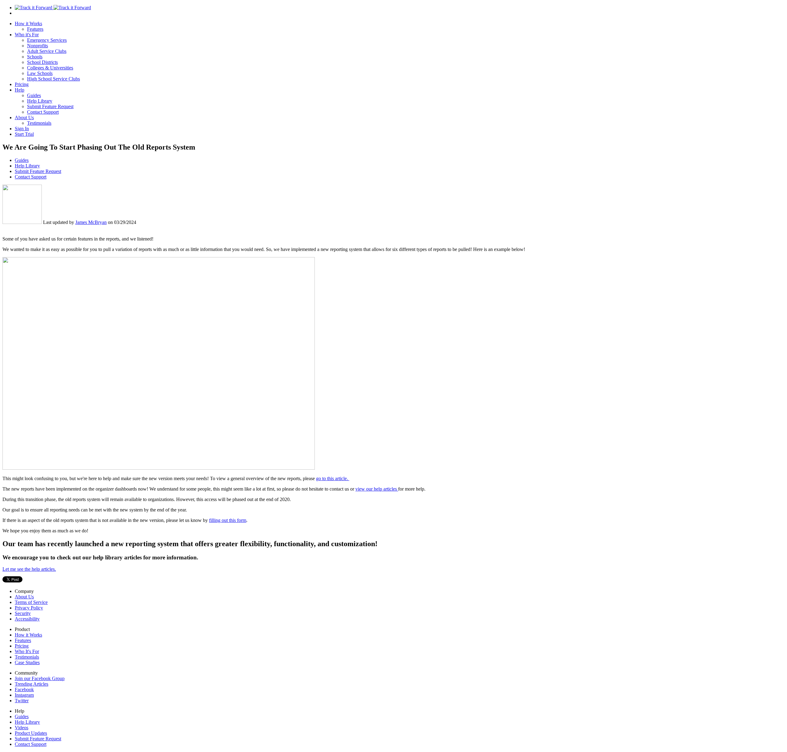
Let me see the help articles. (29, 569)
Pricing (22, 84)
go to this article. (332, 478)
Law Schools (40, 73)
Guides (34, 95)
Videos (21, 727)
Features (35, 29)
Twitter (22, 700)
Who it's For (27, 34)
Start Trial (24, 134)
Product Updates (31, 733)
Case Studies (27, 662)
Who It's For (27, 651)
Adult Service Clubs (46, 51)
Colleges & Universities (50, 67)
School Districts (42, 62)
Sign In (22, 128)
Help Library (39, 101)
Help (19, 89)
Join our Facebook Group (40, 678)
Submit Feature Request (50, 106)
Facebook (24, 689)
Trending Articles (31, 684)
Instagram (24, 695)
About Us (24, 117)
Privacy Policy (29, 607)
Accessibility (27, 618)
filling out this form (227, 520)
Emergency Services (47, 40)
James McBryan (91, 222)
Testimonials (39, 123)
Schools (34, 56)
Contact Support (43, 112)
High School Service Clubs (53, 78)
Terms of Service (31, 602)
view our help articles (376, 489)
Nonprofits (37, 45)
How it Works (28, 23)
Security (23, 613)
